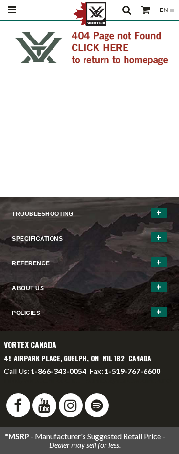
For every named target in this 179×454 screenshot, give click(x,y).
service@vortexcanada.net (129, 379)
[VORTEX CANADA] (89, 13)
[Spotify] (97, 405)
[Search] (126, 10)
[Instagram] (71, 405)
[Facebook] (18, 405)
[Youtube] (44, 405)
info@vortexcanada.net (42, 379)
